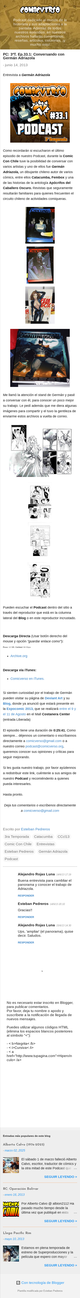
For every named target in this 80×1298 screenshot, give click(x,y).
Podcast (11, 859)
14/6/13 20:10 (57, 904)
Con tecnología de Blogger (42, 1283)
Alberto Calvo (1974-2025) (23, 1144)
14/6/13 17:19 (63, 874)
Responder (26, 895)
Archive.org (18, 656)
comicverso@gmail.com (44, 741)
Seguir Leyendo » (60, 1177)
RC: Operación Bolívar (20, 1189)
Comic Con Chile (18, 844)
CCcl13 (64, 837)
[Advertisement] (40, 1095)
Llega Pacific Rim (17, 1233)
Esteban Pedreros (19, 851)
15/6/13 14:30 (63, 925)
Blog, (7, 703)
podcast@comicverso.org (44, 746)
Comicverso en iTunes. (27, 679)
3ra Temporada (17, 837)
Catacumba (43, 837)
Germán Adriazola (53, 851)
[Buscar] (75, 7)
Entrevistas (46, 844)
